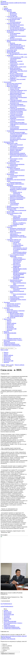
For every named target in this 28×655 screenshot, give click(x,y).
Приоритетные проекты (16, 149)
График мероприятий (9, 342)
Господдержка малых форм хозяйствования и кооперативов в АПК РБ (18, 124)
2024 (8, 337)
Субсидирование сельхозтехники (14, 204)
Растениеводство (11, 163)
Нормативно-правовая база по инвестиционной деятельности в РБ (18, 156)
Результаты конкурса (15, 22)
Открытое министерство (13, 23)
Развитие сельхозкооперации (17, 197)
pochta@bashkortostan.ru (7, 606)
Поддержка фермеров (12, 84)
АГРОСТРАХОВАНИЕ (10, 333)
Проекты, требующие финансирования (15, 151)
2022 (8, 334)
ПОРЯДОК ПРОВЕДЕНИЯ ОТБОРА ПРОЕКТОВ (20, 269)
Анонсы (9, 321)
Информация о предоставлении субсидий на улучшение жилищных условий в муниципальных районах (20, 249)
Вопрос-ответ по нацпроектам (17, 192)
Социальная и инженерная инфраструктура (17, 286)
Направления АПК (9, 142)
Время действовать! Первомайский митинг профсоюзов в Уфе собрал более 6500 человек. (18, 70)
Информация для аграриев (20, 218)
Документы (16, 242)
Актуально (13, 202)
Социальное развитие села (14, 239)
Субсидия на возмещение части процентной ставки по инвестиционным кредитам (18, 92)
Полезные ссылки (14, 161)
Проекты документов (12, 305)
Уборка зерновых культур (16, 314)
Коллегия (12, 43)
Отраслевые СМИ (11, 328)
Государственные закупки (17, 27)
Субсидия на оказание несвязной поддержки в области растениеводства (18, 101)
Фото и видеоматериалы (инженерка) (19, 289)
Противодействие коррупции (18, 29)
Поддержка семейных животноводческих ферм (16, 195)
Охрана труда (13, 176)
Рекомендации (14, 165)
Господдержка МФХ (15, 87)
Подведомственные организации (15, 34)
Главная (6, 8)
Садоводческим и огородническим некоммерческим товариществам (18, 128)
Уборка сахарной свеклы (16, 316)
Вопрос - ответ (17, 243)
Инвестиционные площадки (17, 153)
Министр (9, 11)
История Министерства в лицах (18, 54)
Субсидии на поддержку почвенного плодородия (16, 112)
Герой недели (10, 324)
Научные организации (16, 38)
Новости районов (11, 323)
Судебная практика (18, 245)
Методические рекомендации (17, 265)
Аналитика (7, 308)
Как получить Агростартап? (14, 83)
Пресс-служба (7, 319)
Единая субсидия (14, 89)
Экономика (10, 178)
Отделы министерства (16, 18)
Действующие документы (14, 303)
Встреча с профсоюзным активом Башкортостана (16, 74)
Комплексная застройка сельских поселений (16, 280)
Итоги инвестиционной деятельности (16, 145)
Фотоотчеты (13, 15)
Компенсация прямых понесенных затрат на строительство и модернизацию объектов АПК (18, 96)
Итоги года (10, 309)
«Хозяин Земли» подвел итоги (18, 66)
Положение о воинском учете (18, 228)
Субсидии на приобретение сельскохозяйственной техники (18, 109)
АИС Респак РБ (11, 317)
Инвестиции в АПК (12, 143)
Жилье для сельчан (15, 241)
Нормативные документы (17, 296)
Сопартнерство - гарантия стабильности (17, 64)
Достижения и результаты (17, 147)
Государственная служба (13, 19)
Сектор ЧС (10, 227)
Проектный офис (11, 51)
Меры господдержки (12, 86)
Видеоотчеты (13, 13)
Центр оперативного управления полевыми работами (15, 311)
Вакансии (12, 20)
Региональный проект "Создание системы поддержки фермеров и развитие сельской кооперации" (18, 188)
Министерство (8, 9)
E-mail (3, 652)
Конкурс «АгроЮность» (19, 222)
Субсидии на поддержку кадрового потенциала (16, 114)
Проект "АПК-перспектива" (17, 216)
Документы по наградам (13, 306)
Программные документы (17, 24)
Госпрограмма (10, 130)
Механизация (10, 174)
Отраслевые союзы (12, 50)
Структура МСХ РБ (12, 16)
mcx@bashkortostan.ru (6, 603)
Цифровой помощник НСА (14, 338)
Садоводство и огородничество (12, 345)
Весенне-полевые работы (16, 313)
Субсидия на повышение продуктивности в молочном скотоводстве (17, 106)
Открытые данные (15, 26)
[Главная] (3, 1)
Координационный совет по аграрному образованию (17, 46)
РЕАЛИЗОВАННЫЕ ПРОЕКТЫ (18, 278)
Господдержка (7, 82)
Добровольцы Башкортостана (11, 344)
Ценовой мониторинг (16, 182)
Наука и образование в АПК (14, 213)
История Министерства (13, 52)
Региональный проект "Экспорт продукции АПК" (15, 208)
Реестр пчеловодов (15, 168)
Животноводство (11, 167)
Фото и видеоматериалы (19, 253)
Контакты (9, 330)
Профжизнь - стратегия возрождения (16, 61)
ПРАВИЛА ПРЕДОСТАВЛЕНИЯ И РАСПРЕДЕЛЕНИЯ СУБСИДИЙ (19, 273)
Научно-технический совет (17, 48)
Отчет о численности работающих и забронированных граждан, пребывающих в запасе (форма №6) (18, 235)
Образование (13, 225)
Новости (9, 320)
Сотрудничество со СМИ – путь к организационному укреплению (18, 58)
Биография (13, 12)
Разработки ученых (18, 224)
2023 (8, 335)
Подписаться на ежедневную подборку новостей (14, 636)
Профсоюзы (10, 55)
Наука (11, 214)
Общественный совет (15, 44)
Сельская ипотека (14, 298)
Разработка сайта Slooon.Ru (8, 638)
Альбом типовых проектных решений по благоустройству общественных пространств (19, 260)
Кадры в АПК (10, 211)
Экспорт (9, 206)
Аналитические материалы (17, 164)
